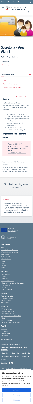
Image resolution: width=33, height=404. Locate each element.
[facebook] (9, 363)
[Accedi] (30, 2)
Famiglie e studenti (7, 298)
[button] (16, 74)
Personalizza (16, 395)
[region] (16, 387)
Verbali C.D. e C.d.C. (6, 290)
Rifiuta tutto (16, 400)
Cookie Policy (26, 353)
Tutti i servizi (5, 303)
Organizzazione (5, 285)
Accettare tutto (16, 390)
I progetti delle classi (7, 313)
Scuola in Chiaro (6, 256)
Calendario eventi (6, 333)
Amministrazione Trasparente (10, 344)
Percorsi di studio (6, 300)
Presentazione (5, 274)
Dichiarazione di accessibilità (10, 356)
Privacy (3, 318)
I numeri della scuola (7, 281)
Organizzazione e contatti (10, 84)
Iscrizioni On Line (6, 259)
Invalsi (3, 261)
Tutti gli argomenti (6, 339)
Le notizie (4, 329)
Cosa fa (5, 80)
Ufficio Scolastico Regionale (9, 250)
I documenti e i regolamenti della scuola (13, 283)
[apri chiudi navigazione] (3, 8)
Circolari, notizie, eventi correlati (12, 87)
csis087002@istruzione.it (20, 146)
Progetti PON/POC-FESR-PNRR (11, 322)
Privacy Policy (15, 353)
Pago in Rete (5, 254)
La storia (3, 287)
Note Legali (25, 356)
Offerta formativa (6, 309)
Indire (2, 263)
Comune (3, 265)
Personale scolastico (7, 296)
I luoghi (3, 276)
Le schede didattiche (7, 311)
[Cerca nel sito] (28, 12)
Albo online (4, 335)
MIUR (2, 247)
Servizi (6, 65)
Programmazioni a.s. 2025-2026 (11, 316)
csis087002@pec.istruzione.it (17, 153)
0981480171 (18, 144)
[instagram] (12, 363)
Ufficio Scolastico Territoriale (9, 252)
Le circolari (4, 331)
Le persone (4, 278)
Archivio (3, 359)
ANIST (3, 268)
